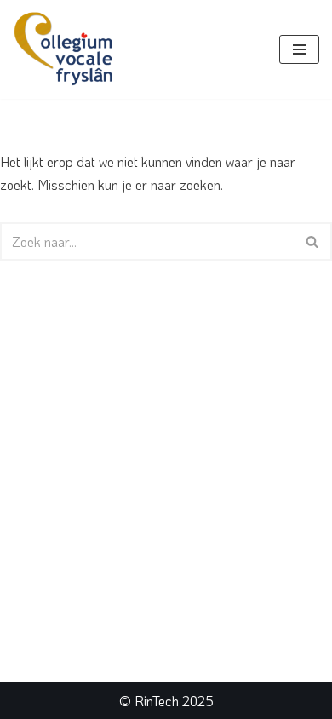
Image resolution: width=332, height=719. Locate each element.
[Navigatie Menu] (299, 49)
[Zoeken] (313, 241)
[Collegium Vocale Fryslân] (64, 49)
